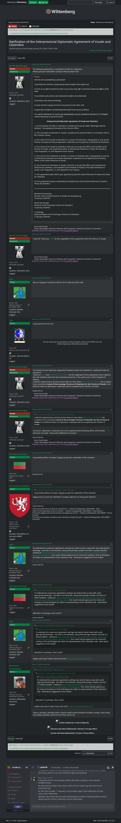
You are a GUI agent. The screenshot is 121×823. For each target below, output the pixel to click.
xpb (11, 279)
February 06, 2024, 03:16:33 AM (42, 409)
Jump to (78, 753)
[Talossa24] (10, 531)
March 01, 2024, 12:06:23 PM (41, 620)
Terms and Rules (103, 820)
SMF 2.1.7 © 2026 (11, 820)
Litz (11, 320)
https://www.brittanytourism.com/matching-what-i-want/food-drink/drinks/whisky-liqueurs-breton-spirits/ (70, 685)
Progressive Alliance (71, 231)
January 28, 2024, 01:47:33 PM (41, 234)
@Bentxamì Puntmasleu (59, 375)
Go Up (11, 738)
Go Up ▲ (112, 820)
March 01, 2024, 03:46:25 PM (41, 664)
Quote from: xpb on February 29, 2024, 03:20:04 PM (51, 590)
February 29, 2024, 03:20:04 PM (42, 543)
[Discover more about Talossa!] (10, 353)
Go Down (12, 58)
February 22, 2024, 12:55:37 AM (42, 485)
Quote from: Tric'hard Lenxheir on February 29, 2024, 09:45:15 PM (55, 626)
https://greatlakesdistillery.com (79, 659)
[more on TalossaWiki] (10, 98)
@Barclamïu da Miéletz (91, 382)
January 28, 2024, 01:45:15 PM (41, 64)
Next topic (107, 50)
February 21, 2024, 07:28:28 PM (42, 453)
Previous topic (96, 50)
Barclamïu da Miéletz (19, 485)
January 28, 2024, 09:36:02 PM (41, 278)
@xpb (52, 239)
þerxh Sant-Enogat (65, 30)
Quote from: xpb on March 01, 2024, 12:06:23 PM (50, 670)
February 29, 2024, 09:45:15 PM (42, 585)
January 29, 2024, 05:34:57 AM (41, 319)
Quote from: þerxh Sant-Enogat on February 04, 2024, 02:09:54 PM (55, 415)
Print (110, 58)
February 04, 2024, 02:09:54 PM (42, 365)
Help (94, 820)
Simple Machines (22, 820)
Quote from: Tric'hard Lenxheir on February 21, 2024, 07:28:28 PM (55, 490)
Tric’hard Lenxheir (18, 454)
